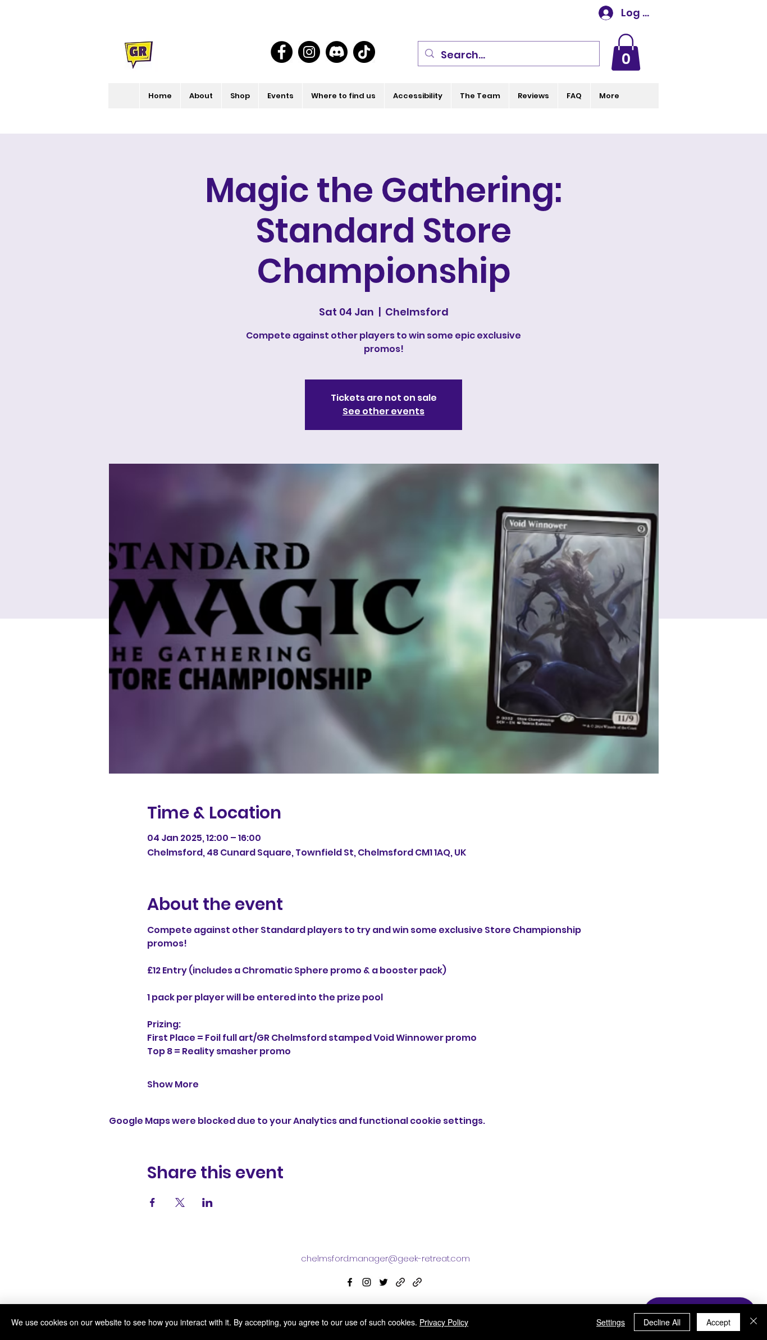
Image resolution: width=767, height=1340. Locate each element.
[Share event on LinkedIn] (207, 1202)
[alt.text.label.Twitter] (383, 1282)
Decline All (662, 1322)
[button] (625, 52)
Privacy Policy (443, 1322)
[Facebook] (282, 52)
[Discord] (337, 52)
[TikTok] (364, 52)
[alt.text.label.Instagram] (366, 1282)
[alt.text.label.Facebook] (349, 1282)
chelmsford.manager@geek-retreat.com (385, 1258)
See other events (383, 411)
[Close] (753, 1322)
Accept (718, 1322)
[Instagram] (309, 52)
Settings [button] (610, 1322)
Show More (173, 1084)
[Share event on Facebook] (152, 1202)
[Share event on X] (180, 1202)
